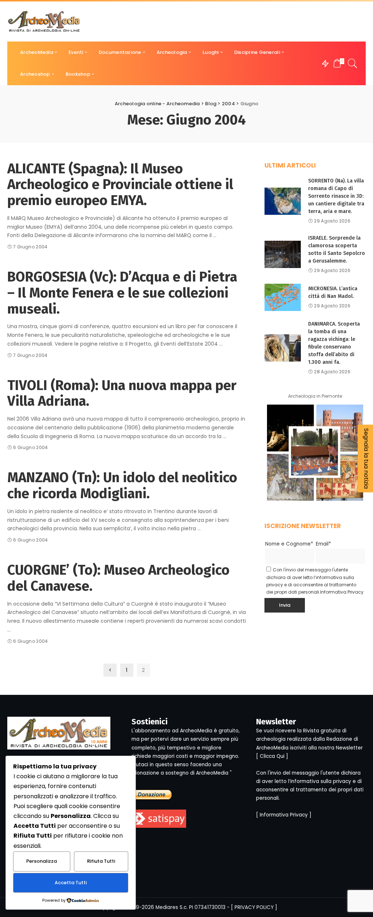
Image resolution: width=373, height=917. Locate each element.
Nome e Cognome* (289, 543)
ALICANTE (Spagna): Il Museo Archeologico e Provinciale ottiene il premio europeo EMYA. (120, 184)
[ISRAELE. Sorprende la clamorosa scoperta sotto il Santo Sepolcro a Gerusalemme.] (282, 254)
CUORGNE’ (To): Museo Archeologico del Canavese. (118, 578)
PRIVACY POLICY (254, 907)
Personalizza (41, 861)
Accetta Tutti (71, 882)
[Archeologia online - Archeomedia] (44, 21)
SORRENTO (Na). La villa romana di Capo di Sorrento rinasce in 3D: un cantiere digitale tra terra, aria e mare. (336, 196)
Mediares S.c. (172, 907)
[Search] (352, 63)
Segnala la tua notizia (366, 458)
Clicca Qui (272, 756)
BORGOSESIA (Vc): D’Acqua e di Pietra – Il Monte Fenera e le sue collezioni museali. (122, 292)
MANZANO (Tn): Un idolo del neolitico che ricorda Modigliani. (122, 485)
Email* (323, 543)
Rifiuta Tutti (101, 861)
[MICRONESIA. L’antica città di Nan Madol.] (282, 297)
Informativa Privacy (342, 592)
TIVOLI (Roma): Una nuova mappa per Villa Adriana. (121, 393)
